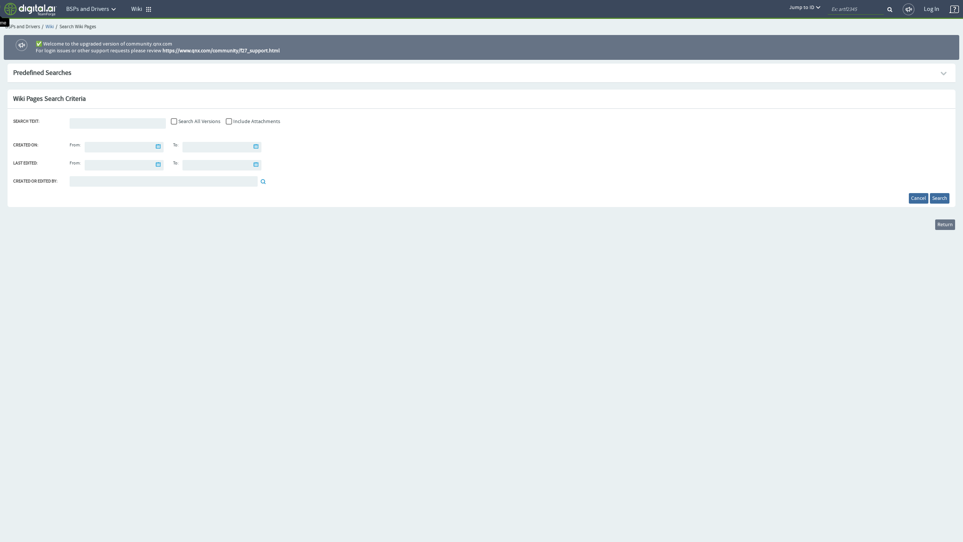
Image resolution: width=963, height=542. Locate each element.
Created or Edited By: (35, 181)
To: (176, 145)
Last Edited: (25, 163)
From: (75, 145)
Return (945, 224)
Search (939, 198)
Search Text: (26, 122)
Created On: (25, 145)
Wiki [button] (138, 9)
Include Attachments (256, 121)
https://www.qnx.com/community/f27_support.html (221, 50)
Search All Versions (199, 121)
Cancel (918, 198)
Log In (931, 9)
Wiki (50, 27)
